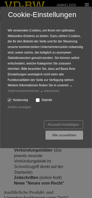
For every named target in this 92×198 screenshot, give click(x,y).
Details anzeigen (19, 107)
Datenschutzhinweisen (23, 90)
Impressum (51, 90)
